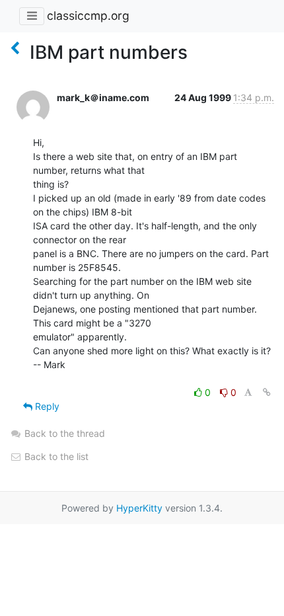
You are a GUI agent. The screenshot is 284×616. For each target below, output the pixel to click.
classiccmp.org (88, 15)
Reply (45, 406)
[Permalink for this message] (267, 392)
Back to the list (55, 456)
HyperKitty (139, 508)
